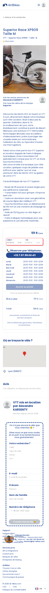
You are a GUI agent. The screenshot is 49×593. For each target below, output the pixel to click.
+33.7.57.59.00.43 (25, 255)
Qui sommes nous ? (11, 574)
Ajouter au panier (24, 286)
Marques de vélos (10, 557)
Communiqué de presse (13, 577)
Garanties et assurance (13, 542)
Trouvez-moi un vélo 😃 (24, 522)
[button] (24, 353)
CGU (15, 587)
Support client (9, 533)
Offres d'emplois (10, 571)
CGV (4, 587)
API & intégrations (10, 551)
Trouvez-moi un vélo (12, 568)
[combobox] (11, 510)
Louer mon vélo (9, 539)
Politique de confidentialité (14, 590)
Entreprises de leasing (12, 560)
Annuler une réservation (13, 536)
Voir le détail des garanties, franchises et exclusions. (24, 323)
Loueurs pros (8, 554)
